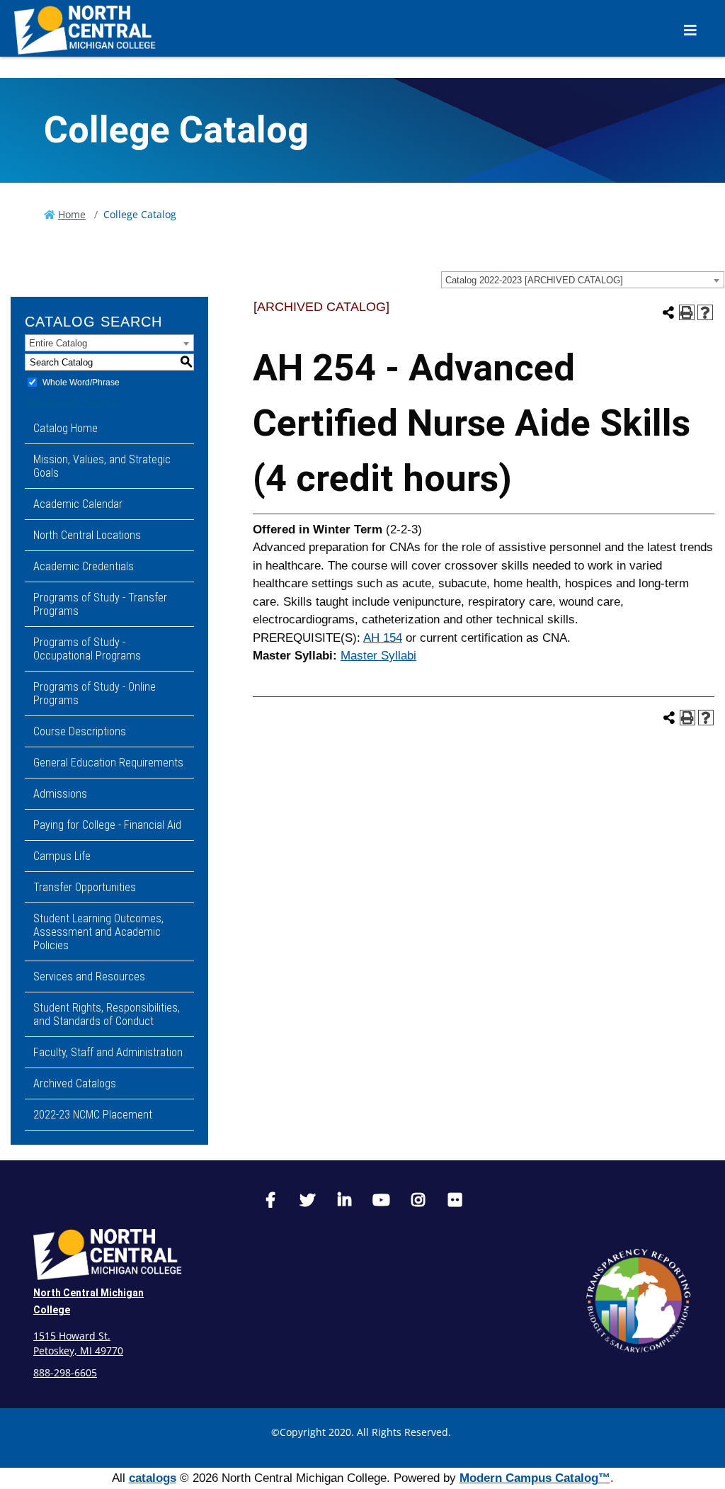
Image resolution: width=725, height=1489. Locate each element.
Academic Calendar (77, 504)
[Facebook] (270, 1201)
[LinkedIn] (344, 1201)
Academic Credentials (83, 566)
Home (72, 214)
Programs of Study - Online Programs (94, 693)
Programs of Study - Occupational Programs (87, 648)
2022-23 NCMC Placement (92, 1114)
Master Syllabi (378, 655)
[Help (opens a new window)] (705, 312)
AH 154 (382, 638)
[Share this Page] (668, 312)
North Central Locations (87, 535)
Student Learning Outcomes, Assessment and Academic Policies (98, 932)
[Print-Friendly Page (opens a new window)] (687, 312)
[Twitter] (307, 1201)
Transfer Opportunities (84, 887)
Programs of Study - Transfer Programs (100, 604)
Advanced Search (71, 402)
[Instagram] (417, 1201)
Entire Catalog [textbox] (58, 343)
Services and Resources (89, 976)
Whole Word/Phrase (81, 382)
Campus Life (62, 856)
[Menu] (690, 30)
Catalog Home (65, 428)
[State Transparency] (639, 1300)
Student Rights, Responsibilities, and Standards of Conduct (106, 1014)
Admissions (60, 793)
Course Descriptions (79, 731)
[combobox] (582, 279)
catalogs (152, 1478)
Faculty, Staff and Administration (108, 1052)
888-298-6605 (65, 1372)
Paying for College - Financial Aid (107, 825)
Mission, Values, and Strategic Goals (102, 466)
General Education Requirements (108, 762)
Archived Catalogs (74, 1083)
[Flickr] (454, 1201)
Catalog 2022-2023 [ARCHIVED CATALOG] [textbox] (534, 280)
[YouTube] (381, 1201)
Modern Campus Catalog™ (534, 1478)
